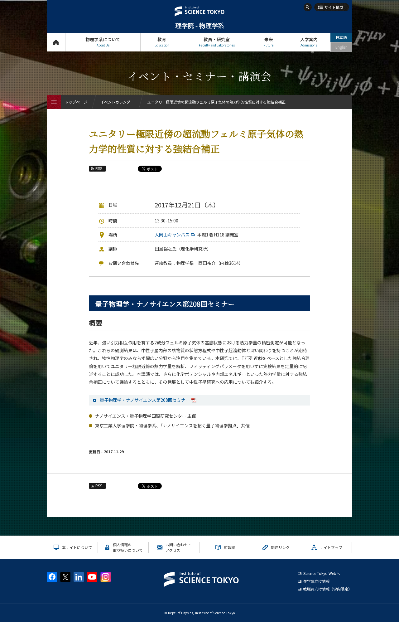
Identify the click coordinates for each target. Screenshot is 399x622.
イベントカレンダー (117, 101)
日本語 (341, 37)
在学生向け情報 (316, 581)
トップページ (56, 42)
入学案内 (309, 41)
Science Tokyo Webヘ (321, 573)
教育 (162, 41)
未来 (268, 41)
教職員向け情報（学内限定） (327, 588)
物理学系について (102, 41)
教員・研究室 (217, 41)
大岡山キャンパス (172, 234)
